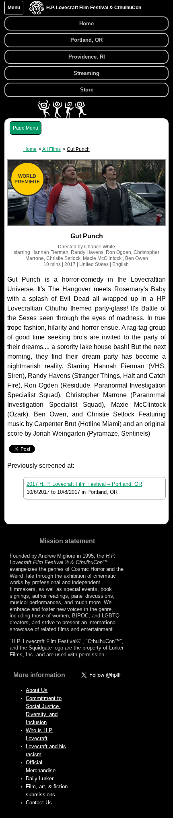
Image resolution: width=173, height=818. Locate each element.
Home (86, 23)
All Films (51, 149)
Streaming (86, 73)
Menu (14, 7)
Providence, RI (86, 57)
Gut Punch (78, 149)
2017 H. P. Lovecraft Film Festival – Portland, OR (84, 484)
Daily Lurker (40, 778)
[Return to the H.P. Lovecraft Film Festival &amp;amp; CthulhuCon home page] (36, 12)
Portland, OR (86, 40)
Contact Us (39, 803)
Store (86, 90)
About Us (36, 690)
